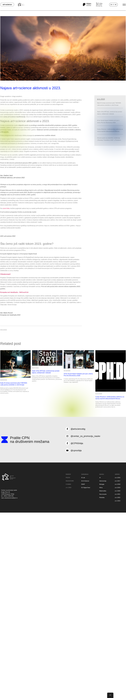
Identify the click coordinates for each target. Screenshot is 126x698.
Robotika (102, 497)
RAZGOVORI (70, 481)
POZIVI (68, 477)
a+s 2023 (68, 487)
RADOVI (68, 474)
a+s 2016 (117, 477)
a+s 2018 (117, 484)
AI (100, 477)
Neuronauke (103, 494)
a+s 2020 (117, 491)
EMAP (83, 484)
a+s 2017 (117, 481)
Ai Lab (83, 477)
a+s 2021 (117, 494)
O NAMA (68, 484)
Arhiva (117, 474)
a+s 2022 (117, 497)
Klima (101, 487)
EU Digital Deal (85, 487)
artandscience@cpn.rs (10, 498)
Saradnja (84, 474)
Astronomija (102, 481)
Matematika (102, 491)
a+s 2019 (117, 487)
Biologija (101, 484)
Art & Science (85, 481)
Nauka (101, 474)
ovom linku (6, 208)
